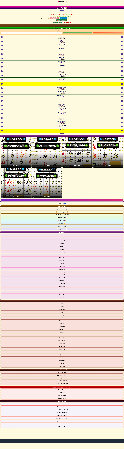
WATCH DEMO (67, 22)
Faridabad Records (62, 398)
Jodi (1, 41)
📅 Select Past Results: (62, 31)
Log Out (64, 203)
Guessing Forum (62, 217)
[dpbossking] (62, 1)
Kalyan (62, 263)
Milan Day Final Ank (62, 412)
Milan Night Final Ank (62, 415)
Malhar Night (62, 297)
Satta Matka (81, 441)
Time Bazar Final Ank (62, 404)
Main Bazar (62, 292)
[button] (62, 206)
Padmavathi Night (62, 272)
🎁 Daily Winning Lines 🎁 (61, 20)
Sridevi (62, 238)
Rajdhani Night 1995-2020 (62, 383)
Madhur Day (62, 252)
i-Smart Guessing (62, 209)
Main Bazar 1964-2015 (62, 375)
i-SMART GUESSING (57, 22)
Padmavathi (62, 240)
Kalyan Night (62, 286)
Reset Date (108, 32)
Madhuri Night (62, 266)
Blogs (62, 223)
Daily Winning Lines (62, 212)
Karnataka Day (62, 235)
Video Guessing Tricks (62, 215)
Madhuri (62, 243)
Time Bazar (62, 246)
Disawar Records (62, 389)
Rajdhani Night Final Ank (62, 421)
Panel (122, 41)
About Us (56, 446)
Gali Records (62, 392)
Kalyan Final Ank (62, 426)
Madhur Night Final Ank (62, 409)
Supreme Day (62, 260)
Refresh (63, 10)
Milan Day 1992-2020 (62, 378)
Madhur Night (62, 277)
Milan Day (62, 255)
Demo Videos (62, 226)
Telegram (64, 18)
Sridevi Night (62, 269)
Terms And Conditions (66, 446)
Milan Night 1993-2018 (62, 381)
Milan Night (62, 283)
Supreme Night (62, 280)
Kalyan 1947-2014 (62, 372)
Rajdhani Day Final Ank (62, 418)
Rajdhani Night (62, 289)
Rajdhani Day (62, 257)
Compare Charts (62, 229)
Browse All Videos (62, 200)
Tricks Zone (62, 220)
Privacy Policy (60, 446)
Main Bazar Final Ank (62, 424)
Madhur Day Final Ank (62, 406)
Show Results (77, 32)
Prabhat (62, 249)
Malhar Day (62, 294)
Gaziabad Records (62, 395)
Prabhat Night (62, 275)
